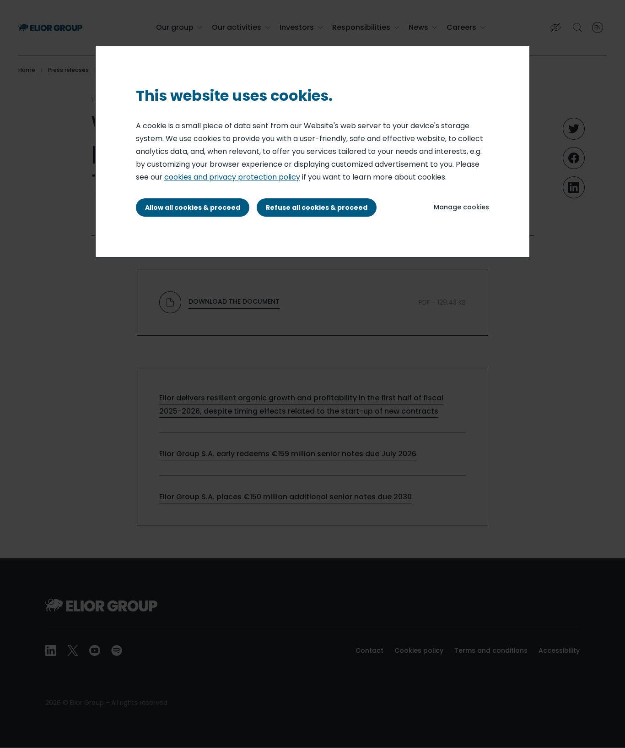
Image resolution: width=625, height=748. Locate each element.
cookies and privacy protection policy (232, 177)
